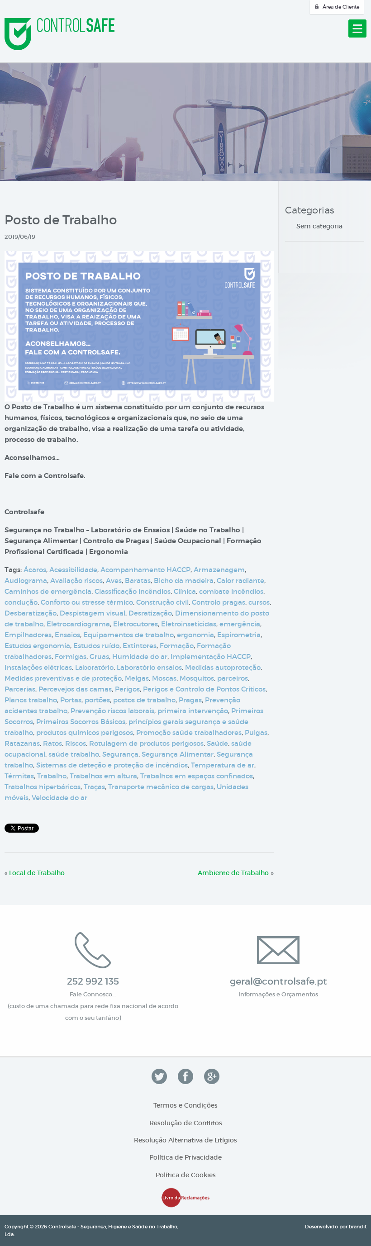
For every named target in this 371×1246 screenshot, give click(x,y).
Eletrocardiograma (78, 624)
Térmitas (19, 776)
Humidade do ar (139, 656)
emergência (239, 624)
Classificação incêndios (133, 591)
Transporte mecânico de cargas (161, 786)
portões (97, 700)
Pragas (190, 700)
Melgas (137, 678)
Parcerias (20, 689)
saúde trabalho (73, 754)
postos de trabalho (144, 700)
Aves (114, 580)
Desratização (150, 613)
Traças (94, 786)
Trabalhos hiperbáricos (43, 786)
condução (21, 602)
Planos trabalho (31, 700)
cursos (259, 602)
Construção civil (162, 602)
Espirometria (239, 634)
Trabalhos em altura (103, 776)
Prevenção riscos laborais (112, 710)
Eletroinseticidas (188, 624)
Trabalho (52, 776)
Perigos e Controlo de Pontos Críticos (204, 689)
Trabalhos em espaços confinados (196, 776)
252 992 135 (93, 981)
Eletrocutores (135, 624)
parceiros (232, 678)
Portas (70, 700)
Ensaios (67, 634)
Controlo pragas (218, 602)
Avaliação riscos (76, 580)
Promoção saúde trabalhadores (189, 732)
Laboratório (94, 667)
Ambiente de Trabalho (233, 873)
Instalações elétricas (38, 667)
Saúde (217, 743)
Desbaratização (31, 613)
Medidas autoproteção (223, 667)
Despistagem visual (92, 613)
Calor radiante (240, 580)
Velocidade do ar (59, 797)
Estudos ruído (96, 645)
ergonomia (195, 634)
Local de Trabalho (37, 873)
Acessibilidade (73, 569)
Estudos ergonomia (37, 645)
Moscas (164, 678)
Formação (177, 645)
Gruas (99, 656)
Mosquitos (197, 678)
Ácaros (35, 569)
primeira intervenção (192, 710)
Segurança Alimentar (178, 754)
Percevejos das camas (75, 689)
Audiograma (26, 580)
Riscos (75, 743)
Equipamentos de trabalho (128, 634)
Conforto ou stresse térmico (87, 602)
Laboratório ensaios (149, 667)
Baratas (138, 580)
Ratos (52, 743)
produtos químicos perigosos (84, 732)
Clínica (185, 591)
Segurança (120, 754)
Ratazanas (22, 743)
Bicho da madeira (184, 580)
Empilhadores (28, 634)
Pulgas (256, 732)
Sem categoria (319, 226)
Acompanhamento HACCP (145, 569)
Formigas (70, 656)
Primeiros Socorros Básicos (80, 721)
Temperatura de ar (222, 765)
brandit (357, 1226)
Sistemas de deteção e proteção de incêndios (112, 765)
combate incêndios (231, 591)
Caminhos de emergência (48, 591)
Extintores (140, 645)
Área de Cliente (341, 7)
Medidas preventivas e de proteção (63, 678)
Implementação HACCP (211, 656)
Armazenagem (219, 569)
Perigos (127, 689)
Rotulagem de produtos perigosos (146, 743)
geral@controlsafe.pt (278, 981)
